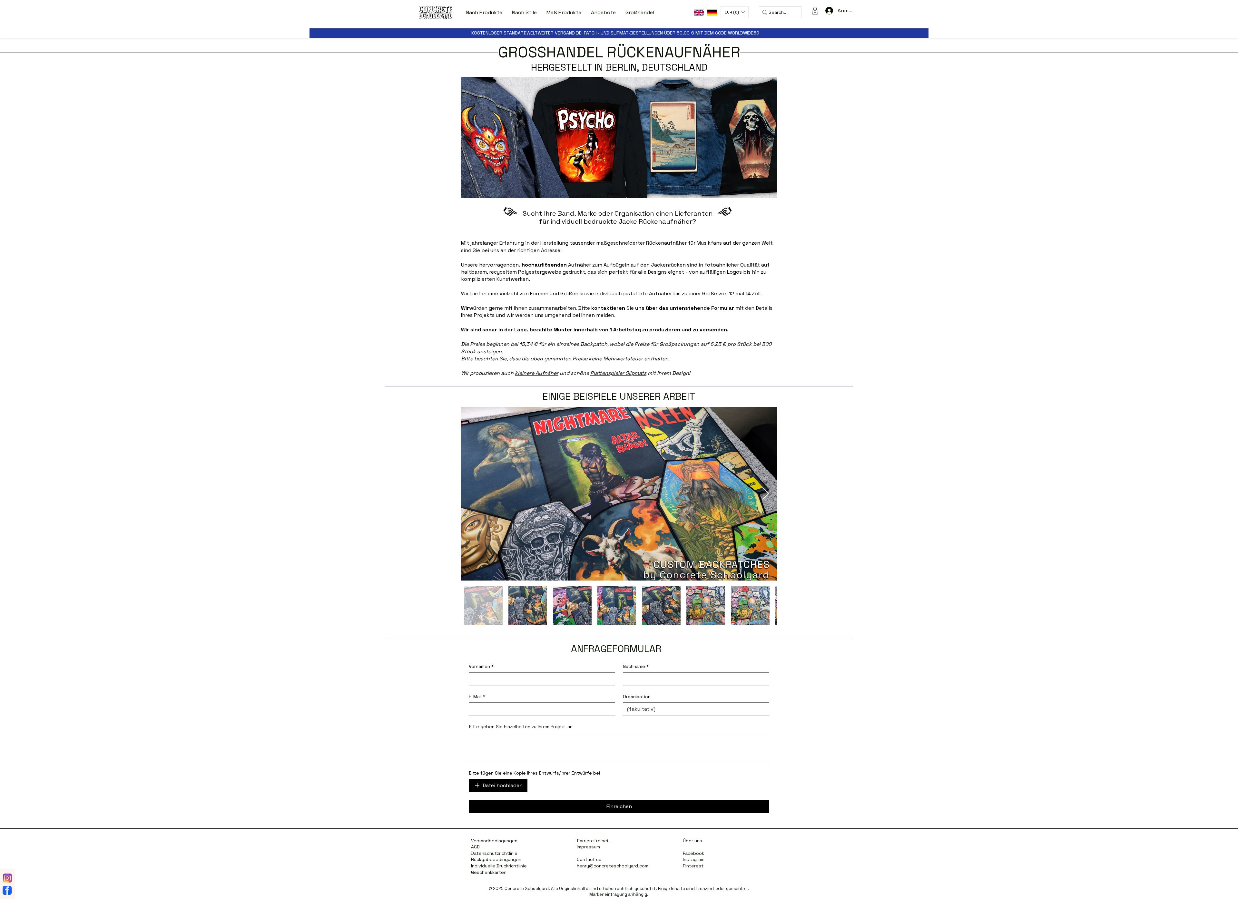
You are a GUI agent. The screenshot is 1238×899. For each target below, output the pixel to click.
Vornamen (481, 666)
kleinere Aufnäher (536, 373)
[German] (712, 12)
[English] (699, 12)
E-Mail (477, 696)
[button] (484, 12)
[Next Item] (766, 494)
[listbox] (735, 12)
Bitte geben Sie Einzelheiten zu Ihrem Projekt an (521, 726)
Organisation (637, 696)
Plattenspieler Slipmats (618, 373)
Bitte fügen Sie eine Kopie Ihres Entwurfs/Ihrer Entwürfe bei (534, 773)
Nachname (636, 666)
